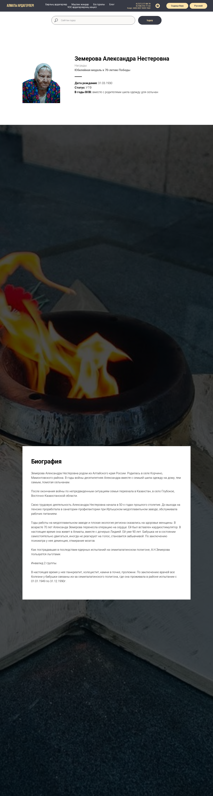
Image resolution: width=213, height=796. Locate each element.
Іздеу (150, 20)
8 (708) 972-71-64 (143, 6)
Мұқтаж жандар (80, 4)
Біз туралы (99, 4)
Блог (111, 4)
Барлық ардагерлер (56, 4)
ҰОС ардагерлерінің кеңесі (82, 7)
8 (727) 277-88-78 (143, 4)
